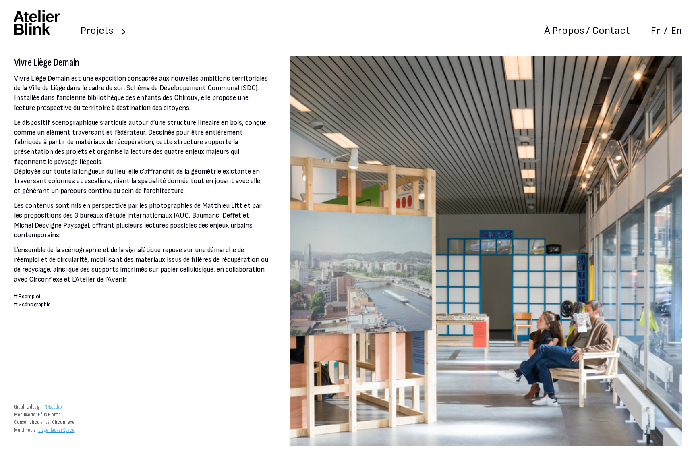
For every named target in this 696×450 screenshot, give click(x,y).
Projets (97, 31)
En (676, 31)
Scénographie (35, 304)
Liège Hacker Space (56, 430)
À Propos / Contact (587, 31)
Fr (655, 31)
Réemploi (29, 296)
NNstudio (53, 407)
